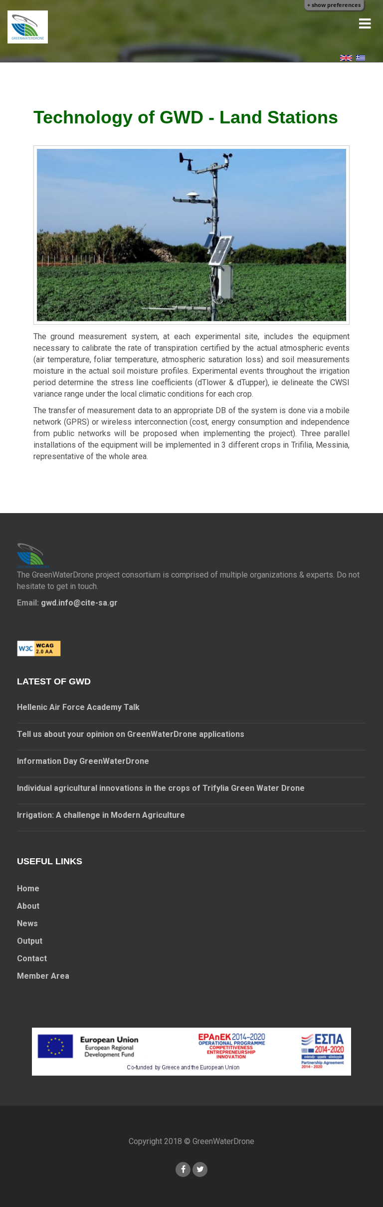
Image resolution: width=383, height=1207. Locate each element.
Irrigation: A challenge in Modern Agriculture (101, 815)
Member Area (43, 976)
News (27, 923)
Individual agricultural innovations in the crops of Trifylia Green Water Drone (161, 788)
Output (29, 941)
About (28, 906)
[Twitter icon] (199, 1169)
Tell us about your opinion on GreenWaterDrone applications (130, 734)
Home (28, 888)
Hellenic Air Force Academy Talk (78, 707)
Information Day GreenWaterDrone (83, 761)
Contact (32, 958)
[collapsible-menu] (365, 23)
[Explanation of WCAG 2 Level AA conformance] (39, 647)
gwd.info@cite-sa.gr (79, 602)
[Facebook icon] (183, 1169)
